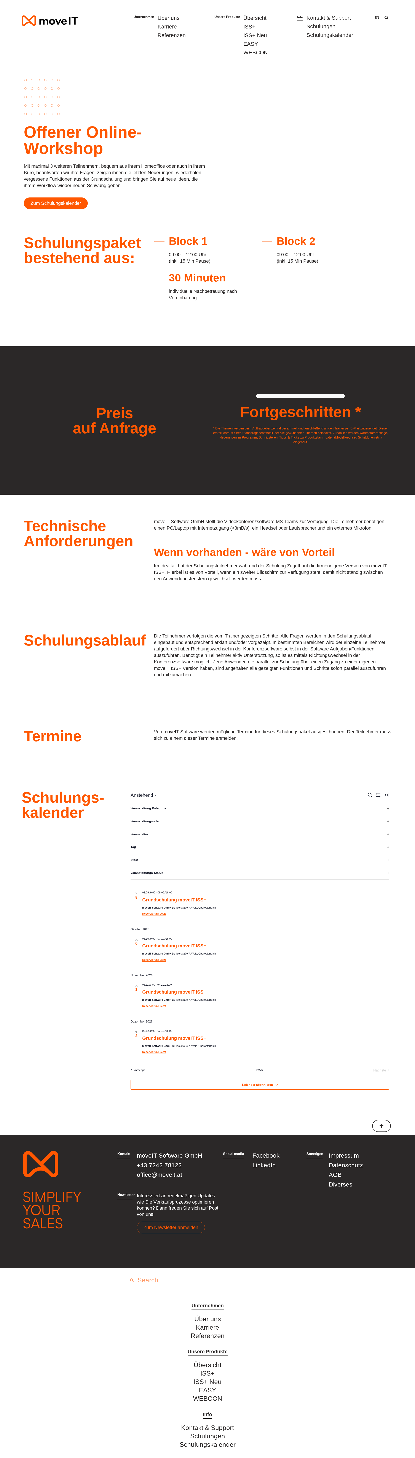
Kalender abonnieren (257, 1084)
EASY (250, 44)
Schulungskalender (329, 35)
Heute (259, 1069)
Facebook (265, 1155)
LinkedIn (264, 1165)
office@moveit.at (159, 1174)
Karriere (167, 26)
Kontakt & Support (328, 18)
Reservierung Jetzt (154, 913)
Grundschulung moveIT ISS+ (174, 900)
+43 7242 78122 (159, 1165)
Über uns (169, 18)
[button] (386, 18)
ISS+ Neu (255, 35)
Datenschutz (346, 1165)
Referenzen (172, 35)
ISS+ (249, 26)
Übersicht (255, 18)
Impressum (344, 1155)
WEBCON (255, 52)
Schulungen (320, 26)
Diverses (340, 1184)
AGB (335, 1174)
